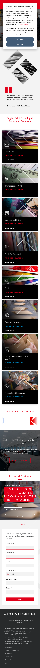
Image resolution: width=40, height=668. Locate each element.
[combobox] (20, 586)
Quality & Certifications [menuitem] (12, 644)
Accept (20, 39)
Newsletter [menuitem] (8, 641)
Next (20, 593)
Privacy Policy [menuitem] (9, 651)
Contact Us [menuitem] (8, 654)
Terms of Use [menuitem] (9, 648)
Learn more (9, 154)
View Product (13, 504)
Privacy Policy (24, 24)
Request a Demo (20, 454)
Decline (20, 44)
